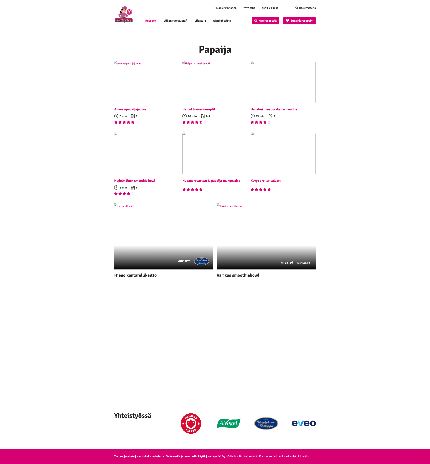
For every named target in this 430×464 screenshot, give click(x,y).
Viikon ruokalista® (175, 21)
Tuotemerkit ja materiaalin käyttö (185, 456)
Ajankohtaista (222, 21)
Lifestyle (200, 21)
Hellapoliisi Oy (216, 456)
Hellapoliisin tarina (225, 8)
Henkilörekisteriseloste (150, 456)
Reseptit (150, 21)
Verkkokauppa (270, 8)
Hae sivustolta (307, 8)
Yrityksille (249, 8)
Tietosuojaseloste (124, 456)
